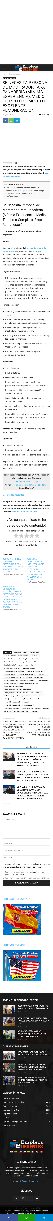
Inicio (4, 74)
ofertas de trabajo (35, 699)
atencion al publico (20, 653)
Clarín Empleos (24, 659)
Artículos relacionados (13, 747)
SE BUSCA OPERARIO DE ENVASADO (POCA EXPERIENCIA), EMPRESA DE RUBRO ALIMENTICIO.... (32, 1080)
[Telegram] (17, 120)
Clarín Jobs (35, 659)
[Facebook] (5, 120)
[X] (30, 1198)
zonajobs (35, 711)
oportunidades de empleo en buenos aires (18, 705)
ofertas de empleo (20, 699)
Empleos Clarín (43, 674)
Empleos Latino (43, 680)
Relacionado (13, 196)
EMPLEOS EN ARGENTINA (25, 511)
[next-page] (8, 805)
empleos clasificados (10, 677)
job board (7, 696)
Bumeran (35, 656)
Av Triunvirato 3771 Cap (26, 481)
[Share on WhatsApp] (26, 1217)
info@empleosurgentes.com (32, 1181)
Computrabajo (29, 665)
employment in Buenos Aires (13, 686)
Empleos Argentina (15, 74)
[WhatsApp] (11, 120)
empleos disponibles (11, 680)
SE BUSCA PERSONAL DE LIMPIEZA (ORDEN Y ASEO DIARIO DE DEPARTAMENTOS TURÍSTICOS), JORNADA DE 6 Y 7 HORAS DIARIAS (38, 728)
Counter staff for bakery (12, 668)
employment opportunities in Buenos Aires (18, 693)
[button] (4, 67)
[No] (49, 1214)
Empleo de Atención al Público (14, 671)
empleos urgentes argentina (28, 683)
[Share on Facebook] (9, 1217)
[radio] (16, 536)
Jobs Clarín (26, 696)
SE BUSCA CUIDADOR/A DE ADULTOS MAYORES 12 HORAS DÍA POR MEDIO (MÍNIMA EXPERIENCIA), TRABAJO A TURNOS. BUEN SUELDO (32, 759)
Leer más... (42, 1213)
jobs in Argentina (38, 696)
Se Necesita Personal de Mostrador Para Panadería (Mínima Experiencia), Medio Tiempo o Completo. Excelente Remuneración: (26, 190)
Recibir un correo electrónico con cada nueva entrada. (27, 878)
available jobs (34, 653)
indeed (38, 693)
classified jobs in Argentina (13, 665)
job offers (16, 696)
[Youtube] (36, 1198)
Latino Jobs (7, 699)
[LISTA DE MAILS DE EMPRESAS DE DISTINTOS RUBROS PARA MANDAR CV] (9, 1055)
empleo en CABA (9, 674)
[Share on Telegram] (44, 1217)
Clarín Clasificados (10, 659)
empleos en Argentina (27, 680)
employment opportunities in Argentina (17, 690)
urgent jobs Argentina (21, 711)
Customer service (29, 668)
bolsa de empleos (10, 656)
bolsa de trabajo (23, 656)
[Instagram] (23, 1198)
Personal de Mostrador (11, 708)
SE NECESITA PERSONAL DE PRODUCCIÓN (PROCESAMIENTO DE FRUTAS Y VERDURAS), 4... (32, 1033)
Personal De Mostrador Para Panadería (28, 485)
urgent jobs (7, 711)
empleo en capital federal (26, 674)
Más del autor (31, 747)
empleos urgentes (10, 683)
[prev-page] (4, 805)
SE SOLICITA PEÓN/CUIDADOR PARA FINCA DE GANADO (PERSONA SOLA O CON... (33, 1020)
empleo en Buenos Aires (35, 671)
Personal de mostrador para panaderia (35, 708)
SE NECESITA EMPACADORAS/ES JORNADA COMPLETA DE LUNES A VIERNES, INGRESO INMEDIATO (31, 1067)
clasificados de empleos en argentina (16, 662)
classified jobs (36, 662)
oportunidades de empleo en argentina (17, 702)
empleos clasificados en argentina (31, 677)
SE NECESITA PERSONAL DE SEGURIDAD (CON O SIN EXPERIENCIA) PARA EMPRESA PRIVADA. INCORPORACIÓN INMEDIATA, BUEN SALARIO (32, 793)
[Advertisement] (26, 4)
